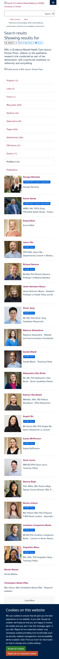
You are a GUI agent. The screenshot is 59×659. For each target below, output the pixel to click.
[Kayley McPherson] (12, 445)
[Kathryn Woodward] (12, 402)
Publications (12, 169)
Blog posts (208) (14, 104)
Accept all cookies (16, 648)
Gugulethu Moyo (31, 547)
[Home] (6, 19)
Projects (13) (12, 80)
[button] (53, 2)
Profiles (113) (13, 161)
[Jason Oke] (12, 249)
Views (26, 19)
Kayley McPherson (32, 438)
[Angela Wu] (12, 423)
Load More (30, 600)
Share (10, 42)
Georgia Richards (31, 176)
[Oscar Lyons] (12, 467)
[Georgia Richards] (12, 184)
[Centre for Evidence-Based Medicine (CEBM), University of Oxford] (25, 3)
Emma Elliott (29, 220)
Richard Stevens (31, 264)
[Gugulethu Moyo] (12, 554)
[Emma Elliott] (12, 227)
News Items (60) (14, 121)
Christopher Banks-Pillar (16, 582)
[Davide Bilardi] (12, 359)
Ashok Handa (29, 198)
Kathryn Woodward (32, 394)
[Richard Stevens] (12, 271)
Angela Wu (28, 416)
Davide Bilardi (30, 351)
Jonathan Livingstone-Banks (37, 525)
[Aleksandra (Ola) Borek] (12, 380)
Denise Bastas (11, 569)
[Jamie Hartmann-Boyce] (12, 293)
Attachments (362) (15, 137)
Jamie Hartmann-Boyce (34, 286)
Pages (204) (12, 129)
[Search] (53, 13)
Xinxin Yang (29, 308)
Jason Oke (28, 242)
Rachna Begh (29, 481)
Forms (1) (11, 96)
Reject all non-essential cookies (22, 653)
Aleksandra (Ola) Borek (34, 373)
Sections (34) (13, 113)
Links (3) (10, 88)
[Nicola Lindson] (12, 510)
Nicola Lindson (30, 503)
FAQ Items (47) (13, 145)
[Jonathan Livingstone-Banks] (12, 532)
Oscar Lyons (29, 460)
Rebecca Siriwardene (33, 330)
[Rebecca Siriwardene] (12, 337)
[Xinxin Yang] (12, 315)
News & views (15, 19)
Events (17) (12, 153)
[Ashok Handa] (12, 205)
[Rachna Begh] (12, 488)
